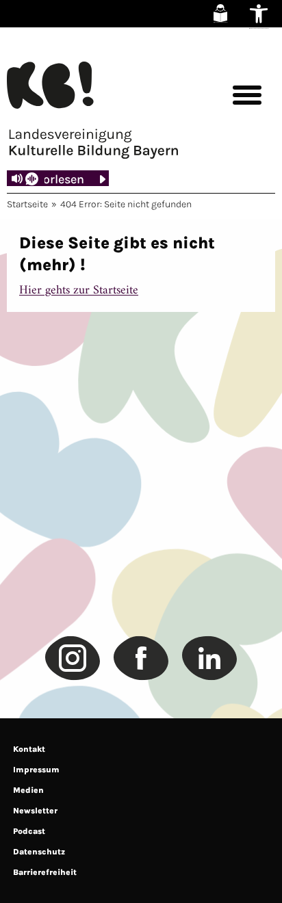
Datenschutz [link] (39, 851)
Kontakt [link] (29, 749)
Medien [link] (28, 790)
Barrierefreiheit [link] (45, 872)
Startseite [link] (27, 204)
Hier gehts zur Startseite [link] (78, 290)
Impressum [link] (36, 769)
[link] (220, 13)
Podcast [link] (29, 831)
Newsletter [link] (35, 810)
